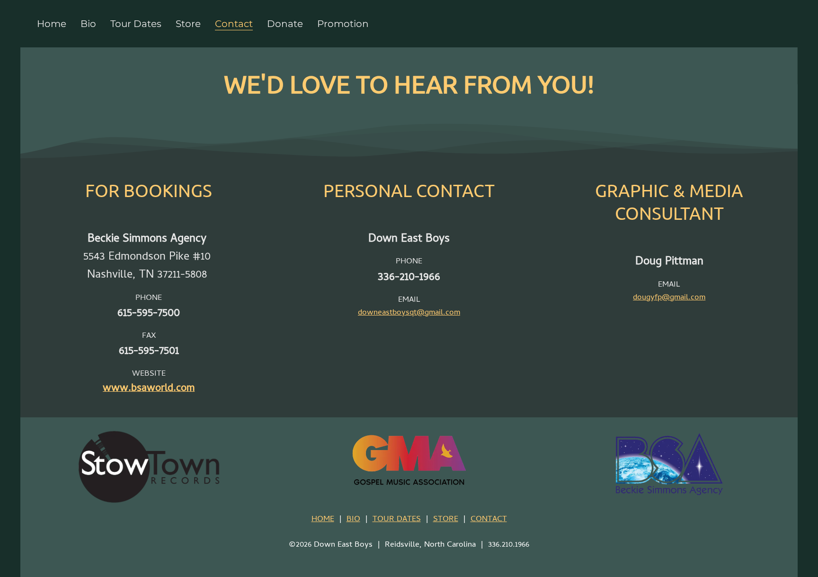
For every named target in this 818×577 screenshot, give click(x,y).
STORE (445, 519)
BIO (353, 519)
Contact (234, 23)
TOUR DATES (397, 519)
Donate (285, 23)
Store (188, 23)
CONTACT (489, 519)
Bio (88, 23)
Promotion (343, 23)
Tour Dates (135, 23)
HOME (322, 519)
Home (51, 23)
